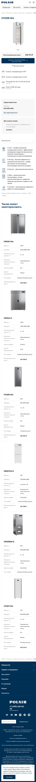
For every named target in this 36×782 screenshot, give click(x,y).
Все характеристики (10, 112)
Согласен (9, 777)
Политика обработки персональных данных (18, 741)
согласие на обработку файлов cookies (19, 773)
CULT (20, 735)
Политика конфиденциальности (18, 738)
